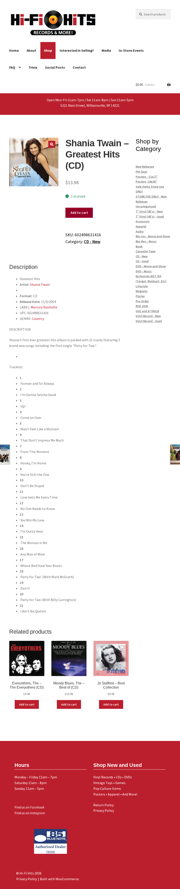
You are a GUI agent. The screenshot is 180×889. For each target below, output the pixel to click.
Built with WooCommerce (59, 879)
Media (106, 50)
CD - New (92, 241)
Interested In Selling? (77, 50)
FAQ (12, 67)
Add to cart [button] (26, 704)
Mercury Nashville (44, 307)
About (31, 50)
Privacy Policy (103, 810)
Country (38, 318)
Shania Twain (40, 284)
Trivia (33, 67)
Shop (48, 50)
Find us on (29, 807)
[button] (51, 144)
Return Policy (103, 805)
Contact (79, 67)
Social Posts (55, 67)
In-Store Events (131, 50)
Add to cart (79, 212)
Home (14, 50)
